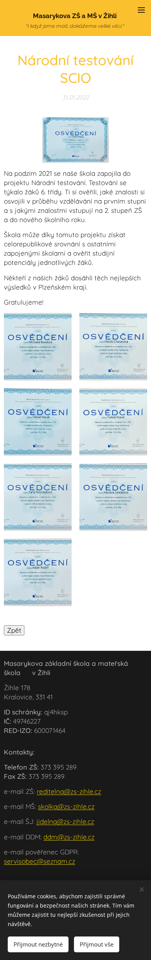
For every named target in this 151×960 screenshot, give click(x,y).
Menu (141, 9)
